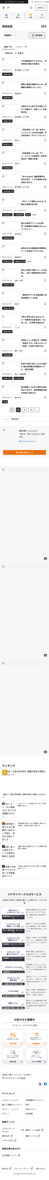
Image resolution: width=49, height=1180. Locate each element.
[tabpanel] (24, 227)
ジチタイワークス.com (16, 2)
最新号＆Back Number (27, 441)
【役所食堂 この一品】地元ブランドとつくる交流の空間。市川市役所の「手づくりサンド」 (34, 132)
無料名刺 (5, 1136)
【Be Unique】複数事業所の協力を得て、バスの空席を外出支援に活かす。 (34, 179)
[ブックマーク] (45, 70)
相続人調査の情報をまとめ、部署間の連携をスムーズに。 (34, 85)
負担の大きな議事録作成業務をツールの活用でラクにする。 (34, 249)
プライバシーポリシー (22, 1168)
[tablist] (24, 47)
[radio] (3, 53)
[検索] (31, 7)
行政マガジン (30, 1109)
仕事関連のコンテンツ (34, 1100)
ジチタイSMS (7, 1140)
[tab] (8, 46)
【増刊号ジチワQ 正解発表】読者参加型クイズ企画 (34, 296)
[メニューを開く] (3, 7)
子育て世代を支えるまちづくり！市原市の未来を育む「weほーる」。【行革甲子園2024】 (33, 319)
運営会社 (5, 1168)
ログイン (41, 7)
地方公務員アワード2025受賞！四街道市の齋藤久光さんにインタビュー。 (34, 226)
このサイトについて (10, 1100)
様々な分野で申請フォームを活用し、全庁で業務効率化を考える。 (34, 273)
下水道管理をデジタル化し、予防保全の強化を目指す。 (34, 62)
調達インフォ (30, 1136)
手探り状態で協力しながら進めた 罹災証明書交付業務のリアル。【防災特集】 (34, 366)
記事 (27, 1104)
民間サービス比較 (32, 1130)
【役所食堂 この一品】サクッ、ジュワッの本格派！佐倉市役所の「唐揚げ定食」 (34, 156)
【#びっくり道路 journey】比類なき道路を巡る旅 (33, 202)
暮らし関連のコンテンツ (12, 1104)
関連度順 (9, 53)
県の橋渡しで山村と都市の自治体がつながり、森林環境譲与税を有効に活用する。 (34, 390)
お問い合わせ (40, 1168)
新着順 (20, 53)
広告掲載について (9, 1155)
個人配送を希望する (23, 452)
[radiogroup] (24, 53)
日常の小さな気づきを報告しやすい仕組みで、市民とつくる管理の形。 (34, 109)
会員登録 (29, 1113)
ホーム (5, 419)
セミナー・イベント (10, 1109)
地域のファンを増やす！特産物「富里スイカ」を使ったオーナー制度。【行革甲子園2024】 (34, 343)
